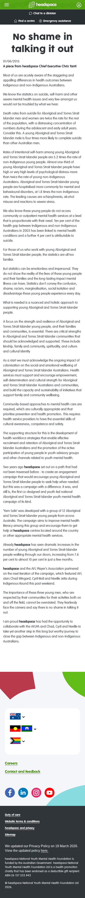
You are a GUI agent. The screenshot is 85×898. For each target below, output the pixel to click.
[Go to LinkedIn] (23, 793)
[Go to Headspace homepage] (34, 5)
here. (44, 850)
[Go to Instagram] (36, 793)
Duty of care (12, 815)
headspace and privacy (19, 828)
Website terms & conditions (22, 821)
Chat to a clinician (44, 13)
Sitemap (10, 834)
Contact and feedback (22, 772)
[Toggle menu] (6, 4)
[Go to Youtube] (49, 793)
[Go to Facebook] (10, 793)
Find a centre (26, 21)
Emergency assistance (57, 21)
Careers (11, 763)
